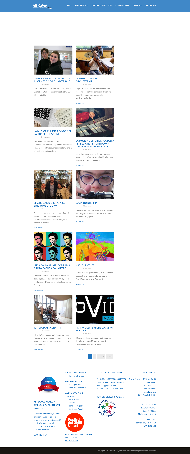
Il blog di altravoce (76, 376)
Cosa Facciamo (122, 5)
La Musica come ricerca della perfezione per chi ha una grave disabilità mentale (95, 143)
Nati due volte (85, 265)
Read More (38, 100)
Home (69, 5)
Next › (109, 356)
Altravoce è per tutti (102, 5)
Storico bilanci (74, 399)
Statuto (72, 402)
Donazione (151, 5)
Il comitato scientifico (77, 388)
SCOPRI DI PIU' (40, 435)
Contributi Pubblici (76, 409)
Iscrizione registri (76, 406)
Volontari (137, 5)
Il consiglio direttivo (77, 384)
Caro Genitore (81, 5)
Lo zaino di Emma (87, 203)
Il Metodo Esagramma (48, 327)
